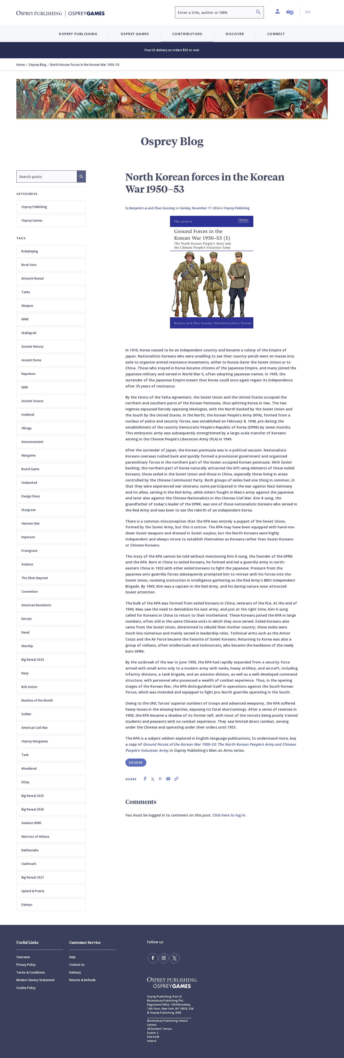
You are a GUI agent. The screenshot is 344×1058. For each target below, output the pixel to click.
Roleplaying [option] (29, 251)
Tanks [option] (25, 292)
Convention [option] (29, 591)
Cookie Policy (26, 988)
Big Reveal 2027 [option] (32, 877)
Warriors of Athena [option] (35, 836)
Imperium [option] (28, 537)
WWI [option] (24, 387)
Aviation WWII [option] (31, 823)
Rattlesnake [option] (30, 850)
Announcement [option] (32, 442)
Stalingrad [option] (28, 333)
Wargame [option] (28, 455)
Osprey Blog (37, 65)
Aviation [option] (27, 564)
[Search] (258, 13)
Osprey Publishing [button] (78, 34)
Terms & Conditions (30, 972)
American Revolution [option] (36, 605)
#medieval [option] (29, 768)
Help (72, 957)
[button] (289, 12)
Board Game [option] (30, 469)
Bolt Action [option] (29, 687)
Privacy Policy (26, 964)
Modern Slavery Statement (35, 980)
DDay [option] (25, 782)
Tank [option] (25, 755)
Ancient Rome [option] (31, 360)
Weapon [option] (27, 306)
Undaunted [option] (29, 482)
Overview (23, 957)
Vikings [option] (26, 428)
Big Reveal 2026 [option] (32, 809)
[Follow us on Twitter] (174, 958)
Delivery (75, 972)
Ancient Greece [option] (32, 401)
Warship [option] (27, 646)
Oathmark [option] (28, 864)
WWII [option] (24, 319)
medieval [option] (27, 414)
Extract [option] (26, 619)
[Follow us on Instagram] (164, 958)
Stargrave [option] (28, 510)
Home (20, 65)
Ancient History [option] (32, 346)
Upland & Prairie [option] (32, 891)
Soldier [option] (26, 714)
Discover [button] (235, 34)
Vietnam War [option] (30, 523)
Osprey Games (32, 220)
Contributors (187, 34)
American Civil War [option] (34, 728)
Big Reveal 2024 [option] (32, 659)
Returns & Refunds (82, 980)
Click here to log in (229, 815)
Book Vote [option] (29, 265)
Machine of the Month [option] (37, 700)
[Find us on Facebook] (153, 958)
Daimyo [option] (26, 904)
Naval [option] (25, 632)
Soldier (136, 762)
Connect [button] (276, 34)
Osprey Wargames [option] (34, 741)
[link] (145, 778)
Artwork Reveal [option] (32, 278)
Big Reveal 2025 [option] (32, 796)
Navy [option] (24, 673)
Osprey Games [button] (135, 34)
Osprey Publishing (34, 207)
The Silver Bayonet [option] (34, 578)
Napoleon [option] (28, 374)
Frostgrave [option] (29, 551)
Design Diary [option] (30, 496)
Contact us (77, 964)
